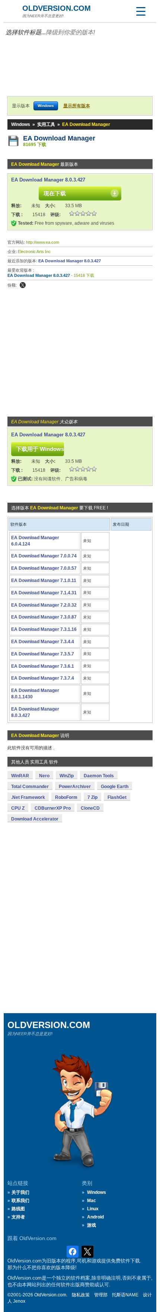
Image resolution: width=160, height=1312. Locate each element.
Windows (20, 124)
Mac (91, 1200)
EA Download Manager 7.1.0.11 (43, 580)
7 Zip (92, 797)
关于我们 (20, 1192)
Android (95, 1217)
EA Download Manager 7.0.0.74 (44, 556)
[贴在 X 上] (23, 285)
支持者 (18, 1217)
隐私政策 (81, 1294)
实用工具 (46, 124)
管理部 (101, 1294)
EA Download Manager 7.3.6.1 (42, 666)
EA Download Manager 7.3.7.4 (42, 678)
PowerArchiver (75, 786)
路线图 (18, 1208)
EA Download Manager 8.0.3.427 (48, 180)
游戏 (91, 1225)
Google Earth (114, 786)
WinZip (67, 775)
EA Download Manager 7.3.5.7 (42, 654)
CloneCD (90, 808)
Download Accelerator (34, 819)
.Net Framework (28, 797)
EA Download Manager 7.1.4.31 (44, 592)
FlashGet (117, 797)
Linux (93, 1208)
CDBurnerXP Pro (53, 808)
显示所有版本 (76, 105)
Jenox (19, 1301)
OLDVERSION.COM (56, 8)
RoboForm (66, 797)
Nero (44, 775)
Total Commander (30, 786)
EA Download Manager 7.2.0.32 (44, 605)
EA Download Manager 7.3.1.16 (44, 629)
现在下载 (55, 193)
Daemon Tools (99, 775)
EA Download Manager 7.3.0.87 (44, 617)
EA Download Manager (59, 138)
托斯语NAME (125, 1294)
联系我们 (20, 1200)
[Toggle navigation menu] (140, 11)
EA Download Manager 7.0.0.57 (44, 568)
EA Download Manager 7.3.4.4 (42, 641)
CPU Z (18, 808)
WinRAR (20, 775)
